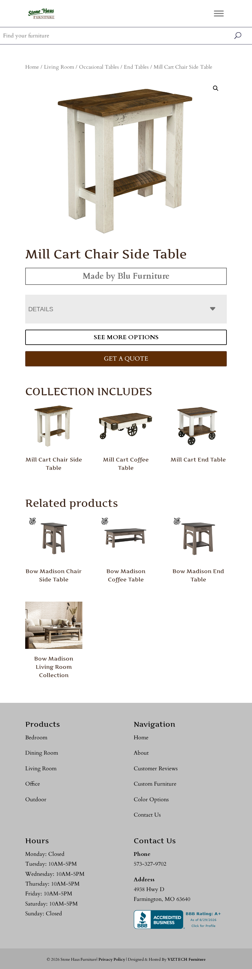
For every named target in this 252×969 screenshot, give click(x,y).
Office (32, 784)
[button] (215, 88)
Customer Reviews (156, 768)
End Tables (136, 67)
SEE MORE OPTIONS (126, 337)
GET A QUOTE (126, 358)
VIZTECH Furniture (186, 959)
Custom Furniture (155, 784)
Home (32, 67)
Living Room (59, 67)
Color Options (151, 799)
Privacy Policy (111, 959)
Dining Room (41, 753)
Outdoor (35, 799)
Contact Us (147, 815)
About (141, 753)
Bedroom (36, 737)
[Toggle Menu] (219, 13)
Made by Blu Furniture (126, 276)
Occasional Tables (99, 67)
